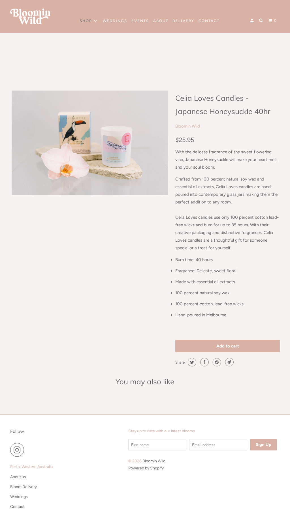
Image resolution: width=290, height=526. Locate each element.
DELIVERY (183, 21)
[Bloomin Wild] (30, 16)
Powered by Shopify (146, 468)
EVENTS (140, 21)
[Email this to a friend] (229, 362)
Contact (17, 506)
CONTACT (209, 21)
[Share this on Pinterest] (216, 362)
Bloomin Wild (187, 126)
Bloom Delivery (23, 486)
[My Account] (252, 20)
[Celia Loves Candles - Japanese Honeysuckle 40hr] (90, 143)
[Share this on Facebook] (204, 362)
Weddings (19, 496)
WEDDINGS (115, 21)
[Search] (261, 20)
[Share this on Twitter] (191, 362)
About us (18, 477)
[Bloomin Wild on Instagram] (18, 450)
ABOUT (160, 21)
